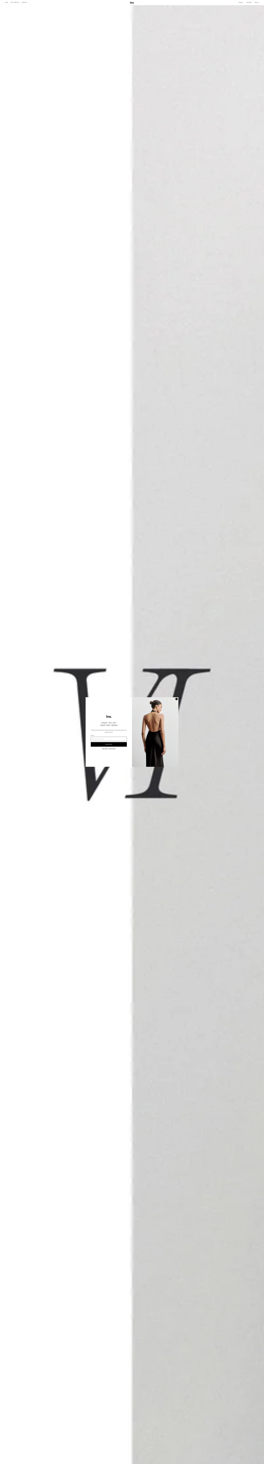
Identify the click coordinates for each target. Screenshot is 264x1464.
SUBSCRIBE (108, 744)
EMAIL (92, 735)
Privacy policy (105, 748)
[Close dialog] (177, 699)
